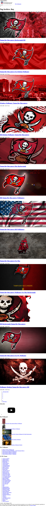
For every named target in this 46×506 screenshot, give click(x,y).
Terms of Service (5, 501)
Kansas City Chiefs (6, 475)
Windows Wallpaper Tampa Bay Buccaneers (13, 103)
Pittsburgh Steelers (5, 489)
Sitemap (3, 500)
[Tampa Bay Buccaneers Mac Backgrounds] (23, 163)
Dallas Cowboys (5, 467)
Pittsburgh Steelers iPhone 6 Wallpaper (12, 428)
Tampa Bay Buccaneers (6, 492)
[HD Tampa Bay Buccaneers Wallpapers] (23, 195)
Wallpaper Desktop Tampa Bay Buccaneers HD (14, 387)
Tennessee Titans (5, 493)
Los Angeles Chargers (6, 476)
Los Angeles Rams (6, 477)
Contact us (4, 496)
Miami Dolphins (5, 478)
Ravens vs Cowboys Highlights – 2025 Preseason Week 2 (13, 450)
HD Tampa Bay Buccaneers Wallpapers (12, 198)
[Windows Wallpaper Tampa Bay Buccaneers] (23, 100)
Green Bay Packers (6, 470)
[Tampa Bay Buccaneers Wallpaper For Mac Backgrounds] (23, 289)
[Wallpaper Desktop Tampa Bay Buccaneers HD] (23, 384)
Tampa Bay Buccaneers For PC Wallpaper (13, 355)
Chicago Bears (5, 464)
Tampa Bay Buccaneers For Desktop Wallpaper (14, 71)
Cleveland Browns (5, 466)
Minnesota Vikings (6, 479)
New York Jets (5, 483)
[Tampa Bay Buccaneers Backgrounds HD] (23, 37)
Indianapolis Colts (5, 472)
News (3, 484)
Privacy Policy (5, 499)
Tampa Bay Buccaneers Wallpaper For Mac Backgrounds (18, 292)
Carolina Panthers (5, 463)
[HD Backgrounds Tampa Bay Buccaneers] (23, 321)
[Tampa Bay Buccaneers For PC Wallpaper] (23, 353)
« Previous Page (5, 391)
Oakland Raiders (5, 487)
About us (4, 495)
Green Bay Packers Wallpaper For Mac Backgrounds (21, 434)
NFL (3, 485)
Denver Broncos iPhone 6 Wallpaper (9, 452)
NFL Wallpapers (18, 3)
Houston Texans (5, 471)
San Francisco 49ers (6, 490)
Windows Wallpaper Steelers (16, 444)
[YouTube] (11, 414)
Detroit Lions (4, 469)
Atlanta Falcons (5, 459)
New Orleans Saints (6, 481)
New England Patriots (6, 480)
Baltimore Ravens (5, 460)
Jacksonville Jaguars (6, 473)
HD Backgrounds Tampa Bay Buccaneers (12, 324)
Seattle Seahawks (5, 491)
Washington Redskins (6, 494)
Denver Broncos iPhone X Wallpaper (9, 451)
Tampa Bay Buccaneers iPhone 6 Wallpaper (13, 423)
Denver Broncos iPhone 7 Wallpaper (9, 454)
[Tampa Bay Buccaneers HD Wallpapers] (23, 226)
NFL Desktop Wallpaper (16, 439)
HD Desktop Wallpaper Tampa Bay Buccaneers (14, 135)
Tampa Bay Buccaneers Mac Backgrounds (13, 166)
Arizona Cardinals (5, 458)
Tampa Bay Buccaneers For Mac (10, 261)
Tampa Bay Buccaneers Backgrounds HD (12, 40)
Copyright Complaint (6, 497)
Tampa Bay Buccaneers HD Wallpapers (12, 229)
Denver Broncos (5, 468)
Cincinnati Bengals (6, 465)
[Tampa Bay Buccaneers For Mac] (23, 258)
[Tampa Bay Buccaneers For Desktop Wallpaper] (23, 69)
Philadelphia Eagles (6, 488)
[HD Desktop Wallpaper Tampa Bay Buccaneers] (23, 132)
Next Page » (4, 401)
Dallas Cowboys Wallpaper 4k (8, 449)
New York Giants (5, 482)
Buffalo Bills (4, 461)
